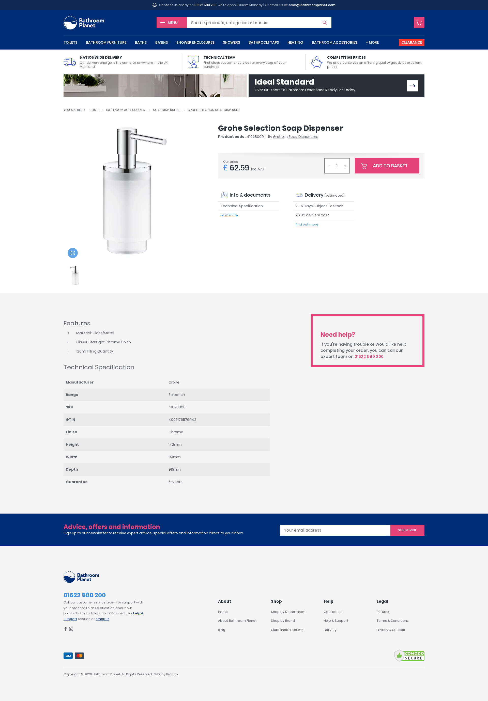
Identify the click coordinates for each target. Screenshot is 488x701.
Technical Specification (242, 206)
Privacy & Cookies (391, 630)
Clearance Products (287, 630)
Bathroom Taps (264, 42)
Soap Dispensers (166, 110)
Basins (161, 42)
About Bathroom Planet (237, 620)
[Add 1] (345, 166)
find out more (306, 224)
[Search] (324, 22)
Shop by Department (288, 612)
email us (102, 619)
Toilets (70, 42)
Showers (231, 42)
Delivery (330, 630)
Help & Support (336, 620)
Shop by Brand (283, 620)
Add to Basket (390, 166)
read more (229, 215)
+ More (372, 42)
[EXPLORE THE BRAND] (412, 85)
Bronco (172, 674)
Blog (221, 630)
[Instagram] (71, 630)
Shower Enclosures (195, 42)
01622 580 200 (205, 5)
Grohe (278, 136)
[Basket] (419, 22)
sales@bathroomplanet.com (312, 5)
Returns (383, 612)
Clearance (411, 42)
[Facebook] (66, 630)
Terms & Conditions (393, 620)
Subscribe (407, 530)
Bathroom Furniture (106, 42)
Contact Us (333, 612)
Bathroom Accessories (334, 42)
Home (93, 110)
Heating (295, 42)
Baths (141, 42)
